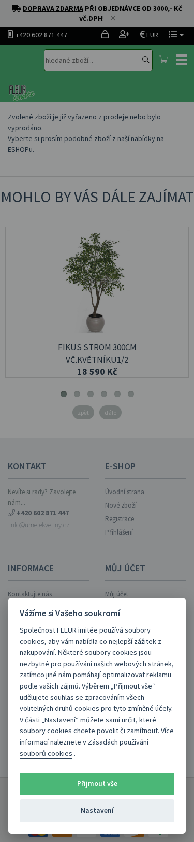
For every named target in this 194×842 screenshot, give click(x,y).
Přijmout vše (97, 783)
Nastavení (97, 810)
